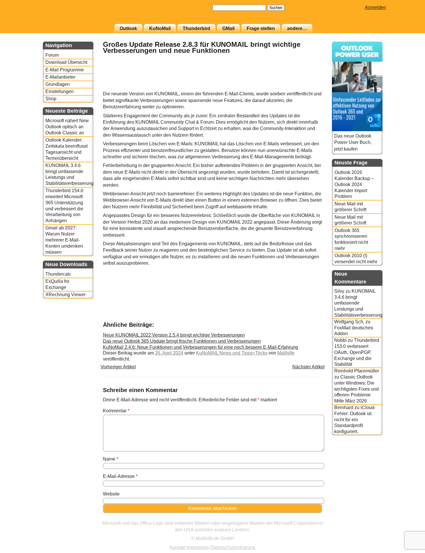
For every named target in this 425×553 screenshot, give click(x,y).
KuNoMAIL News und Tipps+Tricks (231, 352)
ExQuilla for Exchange (57, 284)
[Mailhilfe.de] (74, 15)
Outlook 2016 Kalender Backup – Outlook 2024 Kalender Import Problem (354, 184)
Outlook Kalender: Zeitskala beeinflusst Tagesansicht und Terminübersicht (66, 149)
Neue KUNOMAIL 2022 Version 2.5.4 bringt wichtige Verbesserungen (174, 335)
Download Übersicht (66, 62)
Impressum (197, 547)
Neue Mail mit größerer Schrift (350, 206)
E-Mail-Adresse (120, 476)
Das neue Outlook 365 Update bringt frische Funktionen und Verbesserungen (182, 341)
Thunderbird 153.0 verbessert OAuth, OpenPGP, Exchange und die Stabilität (356, 352)
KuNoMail (160, 28)
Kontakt (177, 547)
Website (111, 493)
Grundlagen (57, 84)
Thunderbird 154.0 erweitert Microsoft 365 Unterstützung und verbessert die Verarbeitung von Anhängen (64, 205)
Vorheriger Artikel (118, 366)
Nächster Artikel (308, 366)
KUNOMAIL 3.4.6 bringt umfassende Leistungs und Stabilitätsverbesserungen (69, 174)
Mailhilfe (286, 352)
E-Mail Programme (64, 69)
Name (110, 458)
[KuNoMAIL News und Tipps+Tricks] (307, 87)
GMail (228, 28)
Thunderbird (196, 28)
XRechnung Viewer (65, 294)
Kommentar (116, 410)
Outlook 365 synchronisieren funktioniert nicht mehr (351, 239)
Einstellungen (59, 91)
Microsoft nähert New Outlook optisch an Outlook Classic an (67, 126)
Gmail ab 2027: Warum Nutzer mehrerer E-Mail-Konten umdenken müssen (64, 239)
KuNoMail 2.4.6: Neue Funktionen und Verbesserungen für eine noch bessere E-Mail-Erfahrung (200, 347)
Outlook (128, 28)
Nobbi (340, 340)
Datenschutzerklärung (232, 547)
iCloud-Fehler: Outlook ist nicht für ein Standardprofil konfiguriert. (355, 419)
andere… (297, 28)
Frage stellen (261, 28)
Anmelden (375, 7)
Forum (52, 55)
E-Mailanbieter (60, 77)
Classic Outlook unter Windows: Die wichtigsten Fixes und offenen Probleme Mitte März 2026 (356, 388)
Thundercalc (58, 274)
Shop (50, 98)
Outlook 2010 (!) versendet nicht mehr (356, 258)
